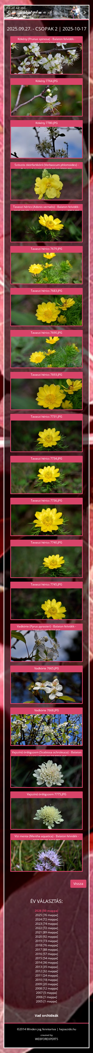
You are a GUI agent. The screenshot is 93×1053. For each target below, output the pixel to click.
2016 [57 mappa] (46, 954)
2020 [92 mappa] (46, 937)
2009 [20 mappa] (46, 984)
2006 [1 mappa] (46, 997)
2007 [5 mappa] (46, 993)
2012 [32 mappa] (46, 971)
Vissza (78, 883)
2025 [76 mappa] (46, 915)
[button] (8, 12)
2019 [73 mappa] (46, 941)
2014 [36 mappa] (46, 962)
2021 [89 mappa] (46, 932)
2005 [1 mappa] (46, 1001)
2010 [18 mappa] (46, 980)
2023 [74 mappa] (46, 924)
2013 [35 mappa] (46, 967)
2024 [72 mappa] (46, 919)
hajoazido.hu (67, 1029)
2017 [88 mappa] (46, 950)
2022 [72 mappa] (46, 928)
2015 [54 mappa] (46, 958)
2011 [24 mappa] (46, 975)
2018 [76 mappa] (46, 945)
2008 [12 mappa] (46, 988)
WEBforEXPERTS (46, 1039)
